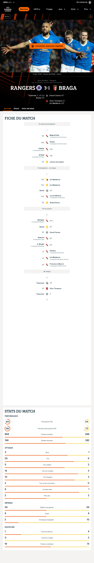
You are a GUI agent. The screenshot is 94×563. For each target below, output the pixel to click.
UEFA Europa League (8, 9)
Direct (16, 109)
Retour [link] (7, 16)
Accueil (7, 109)
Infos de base (28, 109)
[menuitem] (23, 9)
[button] (62, 9)
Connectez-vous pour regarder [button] (49, 46)
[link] (23, 9)
